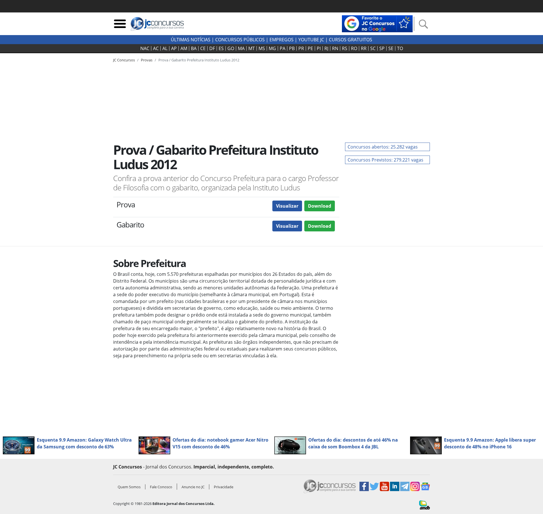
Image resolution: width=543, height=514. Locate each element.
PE (310, 48)
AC (156, 48)
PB (292, 48)
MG (272, 48)
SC (373, 48)
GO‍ (230, 48)
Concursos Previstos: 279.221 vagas (385, 160)
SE (390, 48)
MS (261, 48)
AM (183, 48)
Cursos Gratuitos (350, 39)
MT (251, 48)
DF (212, 48)
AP (174, 48)
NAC (144, 48)
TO (400, 48)
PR (301, 48)
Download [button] (319, 206)
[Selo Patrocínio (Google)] (377, 23)
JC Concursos (124, 60)
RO (354, 48)
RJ (326, 48)
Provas (146, 60)
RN (335, 48)
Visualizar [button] (287, 206)
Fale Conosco (161, 486)
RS (344, 48)
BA (194, 48)
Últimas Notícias (190, 39)
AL (164, 48)
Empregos (282, 39)
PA (282, 48)
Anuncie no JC (193, 486)
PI (319, 48)
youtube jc (311, 39)
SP (382, 48)
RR (364, 48)
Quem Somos (129, 486)
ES (221, 48)
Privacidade (223, 486)
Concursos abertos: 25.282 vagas (383, 147)
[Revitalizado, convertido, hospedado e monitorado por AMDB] (424, 504)
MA (241, 48)
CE (203, 48)
